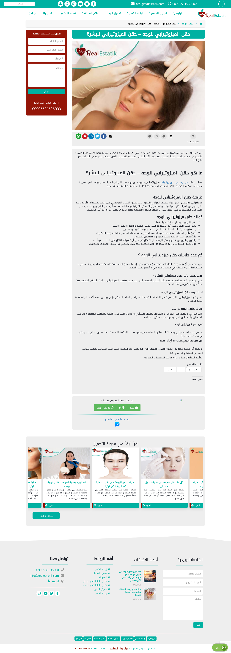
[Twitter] (52, 594)
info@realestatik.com (149, 4)
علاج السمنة (90, 13)
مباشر (218, 648)
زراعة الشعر (136, 13)
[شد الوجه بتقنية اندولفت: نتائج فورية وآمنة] (115, 464)
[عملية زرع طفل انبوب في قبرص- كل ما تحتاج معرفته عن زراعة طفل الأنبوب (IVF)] (150, 577)
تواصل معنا (103, 407)
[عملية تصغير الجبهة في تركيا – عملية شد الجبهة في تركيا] (164, 464)
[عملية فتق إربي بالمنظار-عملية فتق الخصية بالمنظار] (150, 594)
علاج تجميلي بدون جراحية (176, 182)
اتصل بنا (47, 13)
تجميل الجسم (158, 13)
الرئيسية (177, 13)
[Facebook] (57, 594)
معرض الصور (101, 589)
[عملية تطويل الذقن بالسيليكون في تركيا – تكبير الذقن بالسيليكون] (66, 464)
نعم (132, 407)
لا (120, 407)
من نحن (33, 13)
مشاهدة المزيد (46, 516)
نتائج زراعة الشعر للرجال (95, 581)
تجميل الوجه (113, 13)
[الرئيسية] (201, 24)
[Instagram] (39, 594)
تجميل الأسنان (100, 573)
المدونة (103, 577)
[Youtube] (45, 594)
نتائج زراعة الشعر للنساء (95, 585)
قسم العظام (68, 13)
